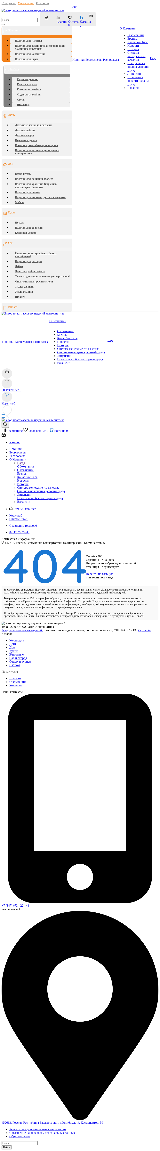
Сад (10, 242)
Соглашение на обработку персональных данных (42, 1132)
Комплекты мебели (29, 89)
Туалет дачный (24, 286)
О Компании (25, 466)
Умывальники (24, 291)
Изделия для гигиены (28, 40)
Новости (15, 678)
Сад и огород (18, 658)
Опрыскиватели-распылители (34, 281)
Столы (21, 99)
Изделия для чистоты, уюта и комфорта (40, 197)
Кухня (11, 212)
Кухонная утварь (25, 232)
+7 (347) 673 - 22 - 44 (15, 905)
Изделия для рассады (28, 261)
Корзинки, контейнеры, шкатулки (36, 145)
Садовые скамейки (29, 94)
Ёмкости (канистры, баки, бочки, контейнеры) (36, 255)
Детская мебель (25, 130)
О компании (17, 681)
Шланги (20, 296)
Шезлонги (23, 104)
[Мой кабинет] (48, 19)
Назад (21, 463)
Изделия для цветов (27, 192)
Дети (12, 644)
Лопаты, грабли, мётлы (30, 271)
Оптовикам (26, 3)
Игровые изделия (26, 140)
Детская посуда (24, 135)
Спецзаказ (9, 3)
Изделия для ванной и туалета (34, 178)
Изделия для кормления (30, 54)
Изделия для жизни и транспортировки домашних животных (40, 47)
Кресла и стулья (27, 84)
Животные (16, 654)
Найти (6, 1147)
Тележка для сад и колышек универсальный (42, 276)
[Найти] (3, 24)
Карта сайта (144, 630)
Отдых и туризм (20, 661)
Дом (10, 163)
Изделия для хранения (29, 227)
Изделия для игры (26, 59)
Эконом (14, 665)
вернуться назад (102, 577)
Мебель (14, 69)
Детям (11, 114)
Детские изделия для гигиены (33, 125)
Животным (14, 30)
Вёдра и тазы (23, 173)
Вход (74, 6)
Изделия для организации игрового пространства (37, 152)
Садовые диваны (27, 79)
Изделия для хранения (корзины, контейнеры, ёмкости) (36, 186)
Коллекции (16, 640)
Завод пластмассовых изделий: (22, 630)
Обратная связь (19, 1136)
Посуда (19, 222)
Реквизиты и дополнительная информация (37, 1129)
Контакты (42, 3)
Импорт (12, 307)
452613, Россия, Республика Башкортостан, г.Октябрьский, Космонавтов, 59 (52, 1122)
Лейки (19, 266)
